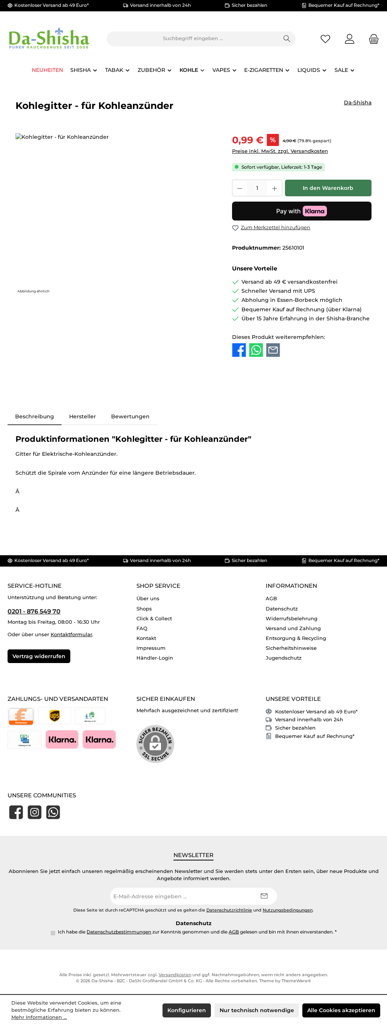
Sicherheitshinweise (291, 648)
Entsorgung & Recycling (296, 638)
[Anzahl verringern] (239, 188)
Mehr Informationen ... (39, 1017)
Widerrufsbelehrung (291, 618)
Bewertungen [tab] (130, 416)
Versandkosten (175, 974)
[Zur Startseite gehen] (49, 39)
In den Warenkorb (328, 188)
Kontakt (146, 638)
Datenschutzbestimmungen (119, 932)
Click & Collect (154, 618)
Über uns (147, 598)
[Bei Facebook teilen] (239, 350)
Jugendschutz (284, 658)
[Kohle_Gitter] (116, 214)
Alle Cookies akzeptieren (341, 1010)
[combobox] (193, 39)
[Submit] (264, 896)
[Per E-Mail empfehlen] (273, 350)
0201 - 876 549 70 (34, 611)
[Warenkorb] (371, 39)
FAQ (141, 628)
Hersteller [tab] (82, 416)
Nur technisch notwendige (257, 1010)
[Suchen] (287, 39)
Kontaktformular (71, 634)
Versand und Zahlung (293, 628)
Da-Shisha (358, 102)
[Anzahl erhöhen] (274, 188)
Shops (144, 609)
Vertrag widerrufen (38, 656)
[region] (116, 214)
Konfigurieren (186, 1010)
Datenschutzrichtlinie (229, 910)
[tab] (35, 416)
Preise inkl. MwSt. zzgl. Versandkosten (280, 151)
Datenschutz (282, 609)
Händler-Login (154, 658)
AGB (271, 598)
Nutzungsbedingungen (288, 910)
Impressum (151, 648)
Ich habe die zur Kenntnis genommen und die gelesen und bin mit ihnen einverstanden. (197, 932)
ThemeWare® (296, 980)
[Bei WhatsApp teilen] (256, 350)
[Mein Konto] (349, 39)
